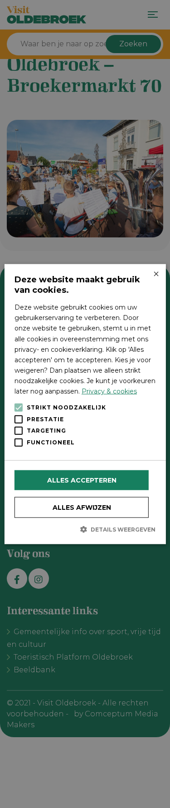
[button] (85, 529)
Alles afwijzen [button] (82, 507)
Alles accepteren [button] (82, 480)
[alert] (85, 404)
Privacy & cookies (109, 391)
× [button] (155, 274)
